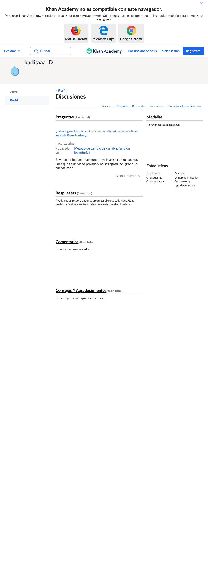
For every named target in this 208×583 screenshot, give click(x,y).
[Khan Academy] (104, 51)
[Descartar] (201, 3)
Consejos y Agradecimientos (184, 106)
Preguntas (122, 106)
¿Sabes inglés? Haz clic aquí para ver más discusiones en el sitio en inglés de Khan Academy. (97, 133)
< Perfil (61, 90)
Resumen (107, 106)
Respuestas (138, 106)
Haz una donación (140, 51)
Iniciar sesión (170, 51)
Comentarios (157, 106)
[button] (15, 70)
